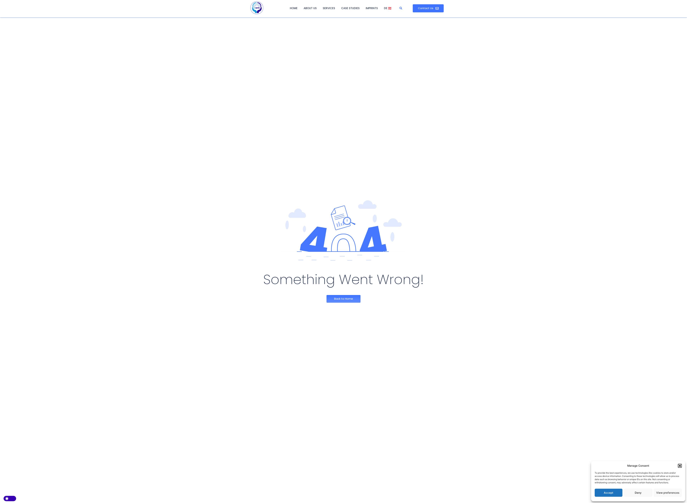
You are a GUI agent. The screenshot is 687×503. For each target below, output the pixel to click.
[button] (680, 466)
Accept (608, 492)
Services (329, 8)
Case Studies (350, 8)
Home (294, 8)
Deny (638, 492)
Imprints (372, 8)
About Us (310, 8)
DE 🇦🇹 (387, 8)
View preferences (667, 492)
